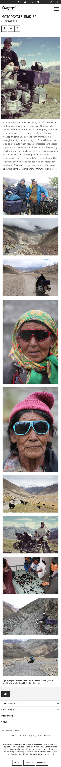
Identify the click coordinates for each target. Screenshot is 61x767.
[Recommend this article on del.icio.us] (17, 29)
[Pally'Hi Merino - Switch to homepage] (9, 8)
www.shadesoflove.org (43, 165)
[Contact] (19, 2)
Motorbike (13, 683)
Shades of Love (40, 681)
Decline (17, 763)
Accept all (42, 763)
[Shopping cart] (38, 2)
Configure (29, 763)
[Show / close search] (31, 2)
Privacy (23, 735)
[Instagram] (51, 2)
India (28, 683)
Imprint (13, 735)
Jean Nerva (28, 681)
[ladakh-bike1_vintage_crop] (30, 78)
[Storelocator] (44, 2)
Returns (47, 735)
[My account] (25, 2)
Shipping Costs (35, 735)
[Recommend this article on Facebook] (4, 29)
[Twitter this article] (11, 29)
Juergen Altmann (14, 681)
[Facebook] (57, 2)
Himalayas (36, 683)
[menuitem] (19, 2)
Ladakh (22, 683)
